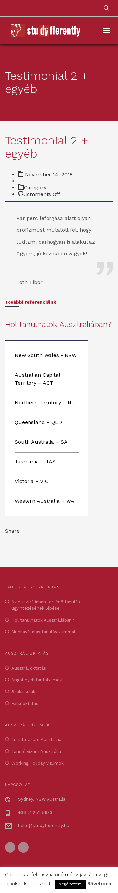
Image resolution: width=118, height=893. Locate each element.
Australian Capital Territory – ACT (37, 379)
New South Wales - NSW (46, 355)
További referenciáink (30, 302)
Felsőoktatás (24, 703)
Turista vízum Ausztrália (36, 739)
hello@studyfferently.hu (43, 825)
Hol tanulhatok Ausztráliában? (42, 620)
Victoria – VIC (32, 481)
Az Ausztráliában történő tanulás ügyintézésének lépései (45, 605)
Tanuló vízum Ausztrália (36, 751)
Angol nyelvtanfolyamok (36, 679)
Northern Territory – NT (45, 402)
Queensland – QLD (38, 422)
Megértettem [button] (70, 884)
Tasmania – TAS (35, 461)
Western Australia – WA (44, 501)
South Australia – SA (41, 442)
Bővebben (99, 884)
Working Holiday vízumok (37, 763)
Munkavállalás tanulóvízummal (43, 631)
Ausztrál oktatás (28, 668)
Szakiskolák (23, 691)
